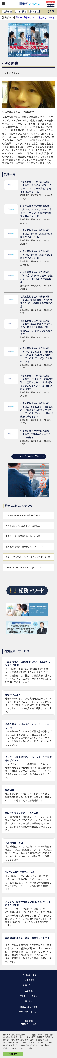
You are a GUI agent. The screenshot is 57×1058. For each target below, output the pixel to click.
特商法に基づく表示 (28, 1006)
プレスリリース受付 (28, 996)
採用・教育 (20, 11)
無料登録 (50, 2)
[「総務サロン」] (27, 614)
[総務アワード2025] (27, 596)
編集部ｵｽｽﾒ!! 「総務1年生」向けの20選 (23, 536)
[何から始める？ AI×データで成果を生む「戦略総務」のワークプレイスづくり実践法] (28, 56)
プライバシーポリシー (28, 1012)
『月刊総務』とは (28, 974)
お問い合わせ (28, 985)
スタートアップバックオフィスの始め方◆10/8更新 (28, 557)
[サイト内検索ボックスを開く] (53, 11)
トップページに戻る (29, 456)
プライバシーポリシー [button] (27, 1048)
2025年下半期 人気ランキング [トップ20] (24, 567)
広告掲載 (29, 990)
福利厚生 (34, 11)
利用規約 (29, 1001)
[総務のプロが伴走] (27, 633)
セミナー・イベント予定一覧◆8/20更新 (23, 515)
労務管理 (7, 11)
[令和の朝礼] (28, 496)
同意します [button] (13, 1054)
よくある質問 (28, 980)
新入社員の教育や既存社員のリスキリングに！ (26, 546)
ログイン (50, 5)
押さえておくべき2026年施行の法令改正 (23, 525)
